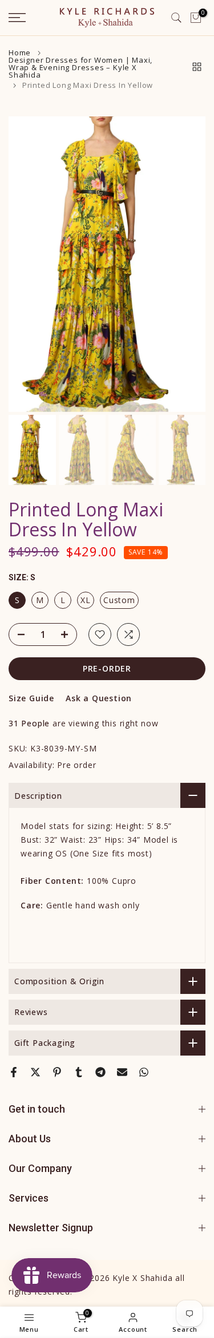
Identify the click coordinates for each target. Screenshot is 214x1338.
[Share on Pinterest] (57, 1072)
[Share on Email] (122, 1072)
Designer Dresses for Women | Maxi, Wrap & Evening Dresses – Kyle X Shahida (80, 67)
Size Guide (31, 698)
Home (20, 52)
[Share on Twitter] (35, 1072)
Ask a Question (99, 698)
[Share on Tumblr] (79, 1072)
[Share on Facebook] (14, 1072)
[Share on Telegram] (100, 1072)
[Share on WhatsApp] (144, 1072)
